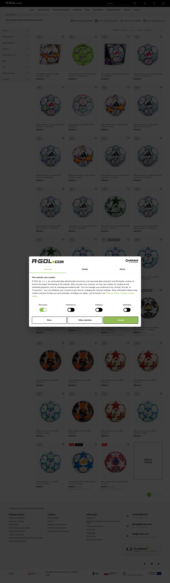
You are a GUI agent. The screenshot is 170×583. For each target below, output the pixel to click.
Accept (121, 320)
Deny (49, 320)
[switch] (71, 310)
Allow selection (85, 320)
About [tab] (122, 269)
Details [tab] (85, 269)
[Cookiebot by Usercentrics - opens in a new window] (127, 261)
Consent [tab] (47, 269)
